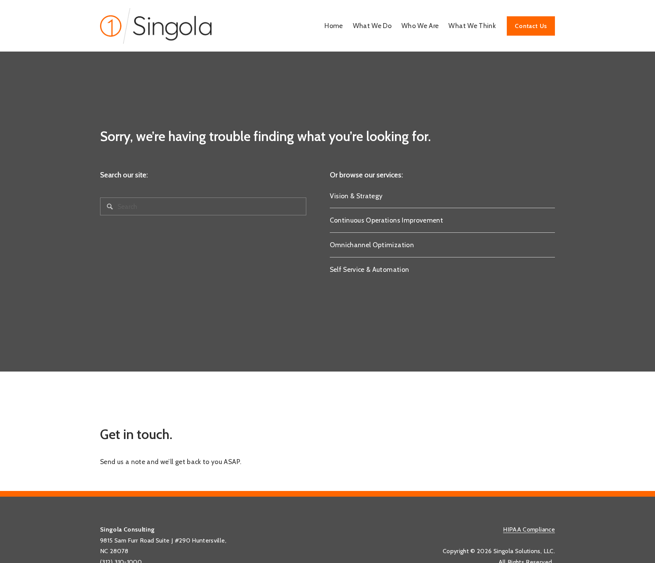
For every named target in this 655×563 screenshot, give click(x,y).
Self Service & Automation (369, 269)
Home (333, 26)
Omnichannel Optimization (372, 245)
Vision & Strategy (356, 196)
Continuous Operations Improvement (386, 220)
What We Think (472, 26)
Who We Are (420, 26)
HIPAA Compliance (529, 529)
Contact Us (531, 26)
